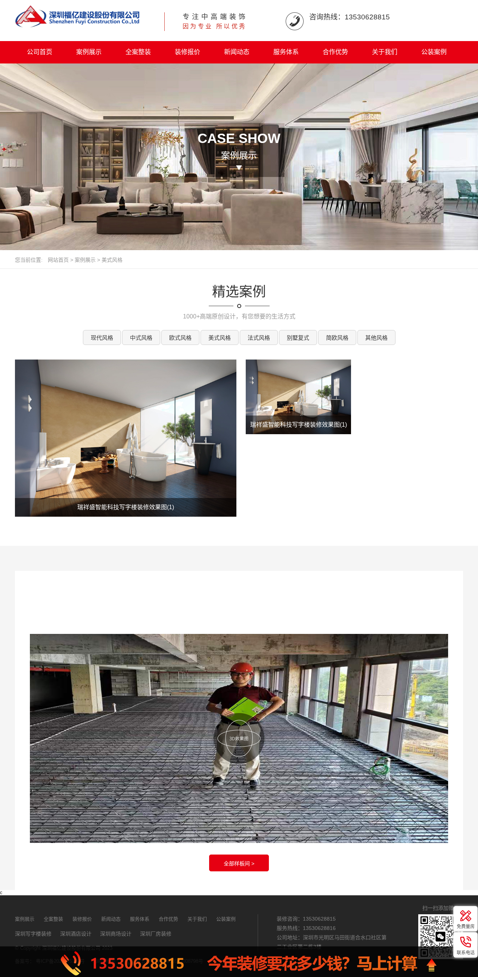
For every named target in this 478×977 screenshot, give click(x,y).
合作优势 (335, 52)
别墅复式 (298, 338)
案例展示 (89, 52)
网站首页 (58, 260)
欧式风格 (180, 338)
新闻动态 (236, 52)
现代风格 (102, 338)
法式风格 (259, 338)
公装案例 (434, 52)
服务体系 (286, 52)
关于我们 (384, 52)
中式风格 (141, 338)
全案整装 (138, 52)
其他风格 (376, 338)
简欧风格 (337, 338)
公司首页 (39, 52)
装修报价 (187, 52)
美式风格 (112, 260)
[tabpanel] (125, 438)
